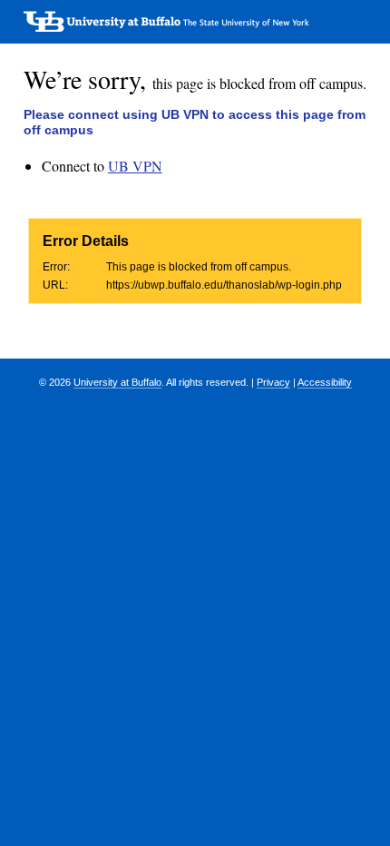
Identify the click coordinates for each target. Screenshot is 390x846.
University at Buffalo (117, 382)
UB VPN (135, 165)
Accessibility (324, 382)
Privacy (273, 382)
